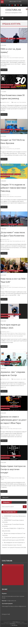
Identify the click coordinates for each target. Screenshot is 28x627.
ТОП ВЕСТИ (12, 38)
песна (11, 241)
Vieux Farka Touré (14, 336)
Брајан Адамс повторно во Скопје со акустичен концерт (13, 469)
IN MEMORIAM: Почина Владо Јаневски (14, 520)
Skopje (12, 477)
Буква (14, 379)
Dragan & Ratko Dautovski (20, 333)
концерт (14, 102)
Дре (8, 241)
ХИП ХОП (3, 40)
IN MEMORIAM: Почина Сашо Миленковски (15, 516)
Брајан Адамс (22, 477)
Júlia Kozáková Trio (11, 334)
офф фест (21, 336)
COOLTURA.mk (13, 9)
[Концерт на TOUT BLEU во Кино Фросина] (14, 126)
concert (9, 477)
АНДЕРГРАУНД (4, 38)
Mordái (9, 336)
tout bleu (4, 148)
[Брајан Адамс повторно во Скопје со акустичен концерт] (14, 452)
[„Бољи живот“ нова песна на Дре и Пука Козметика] (14, 218)
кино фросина (9, 148)
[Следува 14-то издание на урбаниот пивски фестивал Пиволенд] (14, 171)
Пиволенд (4, 196)
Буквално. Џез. (19, 379)
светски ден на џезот (17, 428)
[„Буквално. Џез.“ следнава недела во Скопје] (14, 358)
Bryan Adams (5, 477)
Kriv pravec (4, 57)
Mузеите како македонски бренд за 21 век (14, 533)
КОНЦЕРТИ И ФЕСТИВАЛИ (7, 84)
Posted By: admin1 (6, 56)
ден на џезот (4, 428)
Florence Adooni (4, 334)
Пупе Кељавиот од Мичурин (18, 57)
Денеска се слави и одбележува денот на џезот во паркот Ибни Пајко (14, 420)
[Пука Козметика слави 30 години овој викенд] (14, 81)
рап (20, 241)
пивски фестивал (10, 196)
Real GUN (6, 287)
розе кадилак (17, 148)
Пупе (10, 57)
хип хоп (23, 241)
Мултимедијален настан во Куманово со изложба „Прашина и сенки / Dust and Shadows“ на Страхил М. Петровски (13, 545)
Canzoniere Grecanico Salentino (8, 333)
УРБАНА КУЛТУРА (21, 38)
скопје (15, 196)
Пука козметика (22, 102)
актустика (16, 477)
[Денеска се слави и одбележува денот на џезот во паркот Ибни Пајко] (14, 403)
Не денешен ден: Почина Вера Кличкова (14, 524)
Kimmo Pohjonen (19, 334)
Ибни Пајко (10, 428)
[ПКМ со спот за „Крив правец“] (14, 35)
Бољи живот (4, 241)
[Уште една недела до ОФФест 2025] (14, 311)
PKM (8, 57)
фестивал (19, 196)
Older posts (5, 497)
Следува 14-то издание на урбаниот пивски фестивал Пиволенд (13, 187)
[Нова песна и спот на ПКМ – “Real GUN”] (14, 265)
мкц (18, 102)
